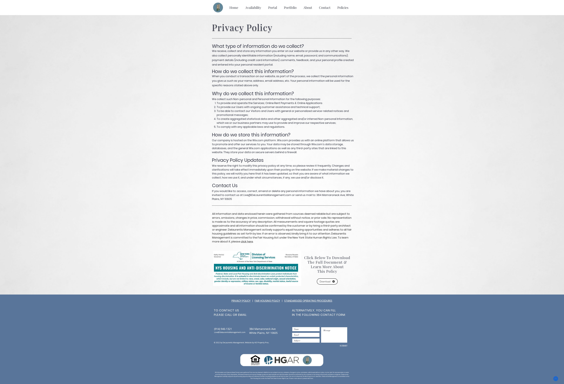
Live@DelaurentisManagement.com (229, 332)
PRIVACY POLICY (241, 301)
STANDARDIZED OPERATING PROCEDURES (308, 301)
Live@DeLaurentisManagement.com (267, 195)
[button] (253, 7)
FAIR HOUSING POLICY (267, 301)
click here (247, 241)
